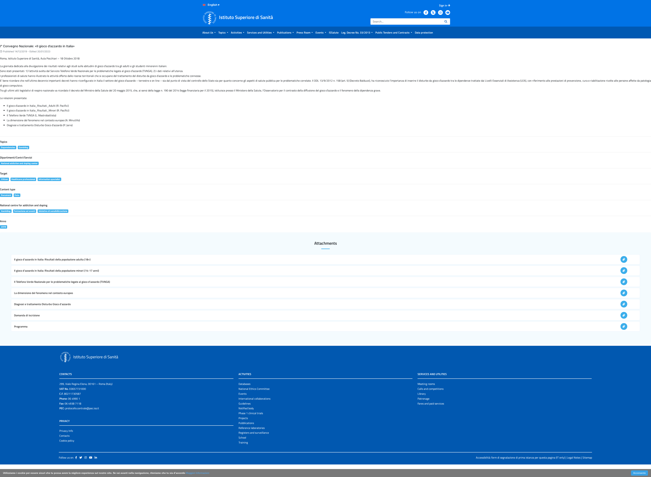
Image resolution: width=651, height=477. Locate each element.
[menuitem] (209, 32)
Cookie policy (66, 441)
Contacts (64, 436)
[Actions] (204, 5)
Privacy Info (66, 431)
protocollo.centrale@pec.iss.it (82, 408)
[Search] (446, 21)
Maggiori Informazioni (197, 473)
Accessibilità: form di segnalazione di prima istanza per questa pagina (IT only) (520, 457)
